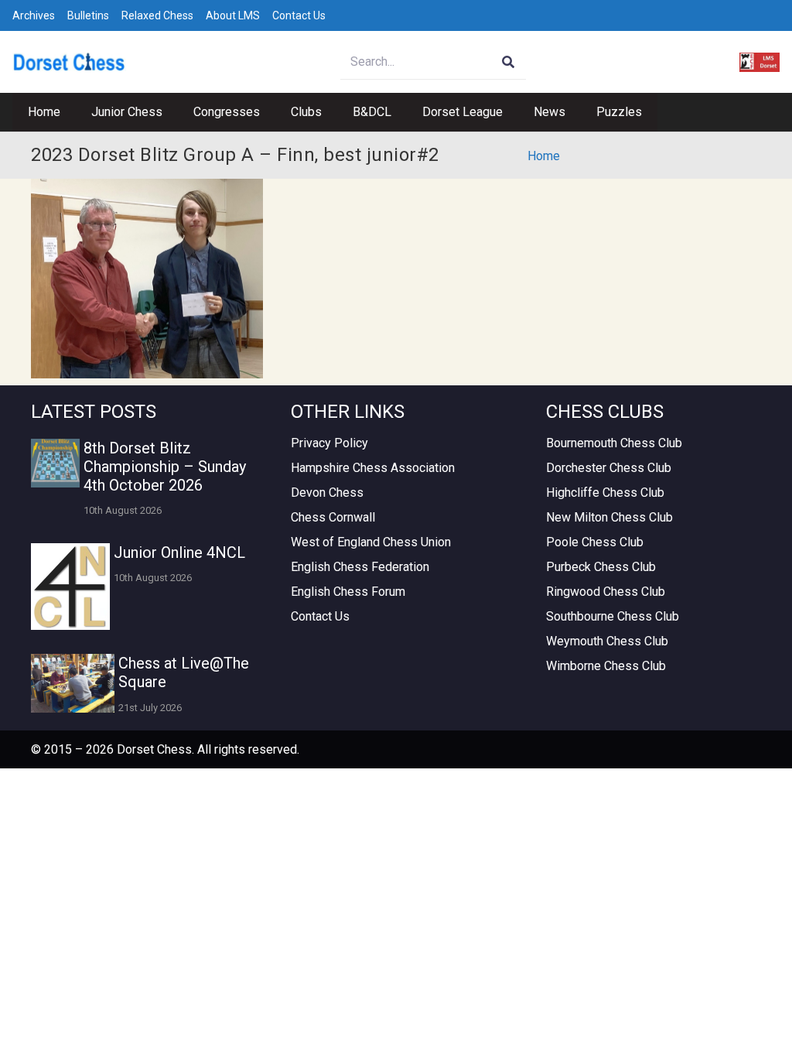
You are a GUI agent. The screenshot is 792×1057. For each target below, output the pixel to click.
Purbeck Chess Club (601, 566)
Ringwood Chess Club (605, 591)
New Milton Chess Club (609, 517)
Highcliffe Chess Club (605, 492)
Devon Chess (327, 492)
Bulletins (88, 15)
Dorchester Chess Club (608, 467)
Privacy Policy (329, 443)
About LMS (233, 15)
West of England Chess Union (371, 542)
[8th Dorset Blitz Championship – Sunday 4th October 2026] (55, 463)
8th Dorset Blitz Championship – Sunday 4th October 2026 (165, 466)
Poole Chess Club (595, 542)
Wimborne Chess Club (606, 665)
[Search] (508, 62)
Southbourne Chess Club (612, 616)
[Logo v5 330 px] (69, 62)
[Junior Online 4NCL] (70, 586)
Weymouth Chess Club (607, 641)
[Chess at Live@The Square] (72, 683)
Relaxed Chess (157, 15)
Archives (33, 15)
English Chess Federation (360, 566)
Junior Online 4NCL (179, 552)
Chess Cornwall (333, 517)
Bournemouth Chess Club (614, 443)
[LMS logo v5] (759, 62)
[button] (170, 112)
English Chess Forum (348, 591)
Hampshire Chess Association (373, 467)
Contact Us (299, 15)
